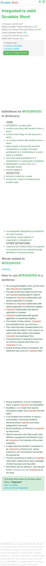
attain (33, 463)
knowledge (39, 460)
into (30, 149)
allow (15, 446)
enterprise (10, 443)
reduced (40, 466)
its (7, 341)
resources (17, 434)
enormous (33, 324)
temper (40, 451)
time (22, 324)
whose (36, 449)
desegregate (11, 163)
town (40, 350)
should (24, 451)
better (8, 413)
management (20, 437)
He (7, 285)
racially (19, 166)
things (21, 134)
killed (27, 291)
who (36, 291)
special (9, 300)
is (42, 327)
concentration (12, 419)
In (7, 416)
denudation (35, 333)
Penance (28, 428)
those (31, 341)
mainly (37, 416)
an (42, 330)
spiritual (22, 294)
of (7, 140)
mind (42, 285)
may (28, 463)
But (7, 428)
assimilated (38, 404)
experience (18, 401)
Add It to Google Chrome (16, 53)
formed (9, 176)
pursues (18, 463)
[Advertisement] (23, 84)
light (12, 291)
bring (8, 146)
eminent (24, 449)
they (34, 134)
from (20, 249)
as (32, 231)
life (18, 454)
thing (21, 128)
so (26, 134)
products (30, 252)
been (22, 327)
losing (36, 422)
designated (25, 231)
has (17, 327)
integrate (6, 269)
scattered (33, 419)
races (11, 234)
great (17, 285)
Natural (9, 434)
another (32, 128)
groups (24, 146)
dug (33, 407)
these (21, 321)
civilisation (36, 446)
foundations (11, 410)
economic (13, 341)
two (16, 134)
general (12, 454)
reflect (35, 294)
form (40, 128)
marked (9, 246)
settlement (10, 350)
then (14, 466)
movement (22, 425)
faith (42, 410)
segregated (14, 231)
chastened (21, 460)
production (13, 249)
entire (28, 125)
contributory (36, 401)
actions (27, 321)
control (29, 246)
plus (25, 434)
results (13, 321)
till (11, 466)
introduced (31, 179)
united (18, 176)
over (8, 324)
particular (36, 146)
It (6, 446)
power (35, 434)
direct (29, 451)
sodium (23, 330)
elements (10, 422)
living (20, 237)
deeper (20, 410)
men (30, 449)
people (15, 146)
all (7, 234)
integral (16, 169)
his (38, 285)
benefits (25, 446)
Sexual (9, 401)
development (25, 240)
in (18, 152)
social (40, 152)
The (8, 291)
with (26, 128)
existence (34, 347)
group (8, 155)
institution (18, 155)
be (27, 401)
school (23, 163)
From (8, 327)
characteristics (12, 149)
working (26, 339)
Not (7, 466)
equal (34, 149)
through (38, 249)
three (16, 431)
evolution (27, 416)
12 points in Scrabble (12, 45)
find (7, 169)
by (14, 246)
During (9, 347)
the (11, 169)
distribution (11, 252)
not (7, 231)
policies (21, 341)
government (15, 339)
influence (10, 451)
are (26, 324)
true (12, 457)
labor (29, 434)
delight (23, 285)
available (38, 231)
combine (10, 128)
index (8, 333)
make (23, 125)
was (8, 288)
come (8, 157)
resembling (11, 237)
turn (18, 451)
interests (27, 440)
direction (34, 437)
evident (9, 330)
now (34, 466)
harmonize (37, 339)
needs (24, 149)
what (13, 327)
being (17, 422)
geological (15, 324)
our (21, 466)
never (22, 350)
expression (27, 288)
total (19, 333)
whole (8, 131)
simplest (14, 416)
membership (27, 152)
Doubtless (10, 407)
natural (9, 460)
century (24, 347)
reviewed (29, 327)
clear (31, 460)
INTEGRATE (11, 125)
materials (31, 249)
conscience (19, 457)
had (40, 291)
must (14, 404)
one (16, 128)
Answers (10, 297)
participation (11, 152)
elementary (30, 306)
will (14, 460)
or (19, 146)
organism (27, 237)
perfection (17, 428)
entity (16, 182)
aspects (40, 246)
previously (23, 419)
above (36, 327)
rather (29, 457)
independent (11, 425)
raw (24, 249)
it (39, 294)
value (8, 404)
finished (22, 252)
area (29, 163)
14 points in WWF (11, 48)
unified (22, 246)
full (7, 472)
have (22, 291)
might (24, 407)
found (11, 285)
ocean (35, 330)
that (29, 134)
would (17, 291)
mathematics (32, 297)
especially (10, 166)
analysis (29, 300)
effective (10, 437)
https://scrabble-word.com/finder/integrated (16, 486)
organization (11, 240)
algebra (39, 306)
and (34, 285)
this (30, 285)
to (19, 125)
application (18, 300)
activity (24, 333)
